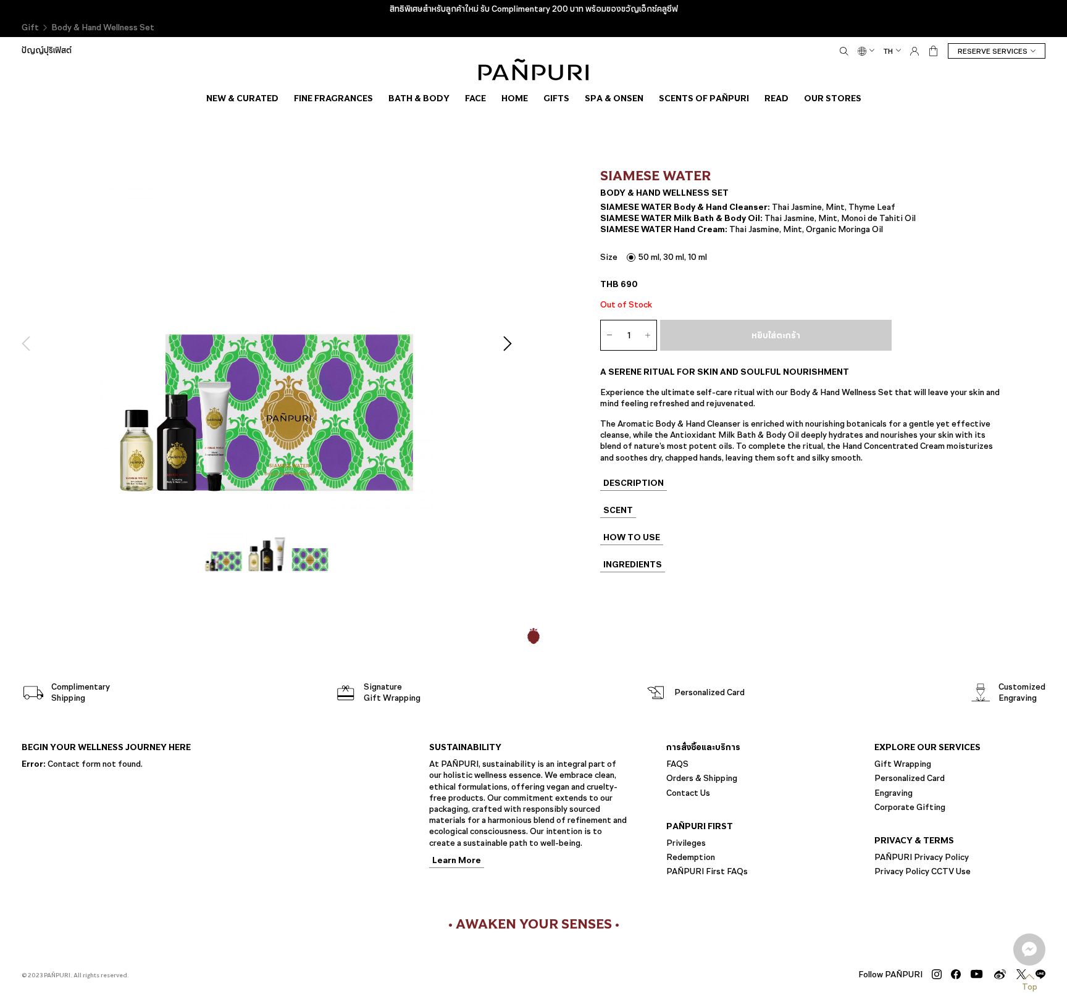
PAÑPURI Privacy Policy (921, 857)
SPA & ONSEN (614, 98)
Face (475, 98)
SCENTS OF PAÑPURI (704, 98)
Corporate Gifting (909, 807)
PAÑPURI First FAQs (707, 871)
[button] (29, 343)
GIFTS (556, 98)
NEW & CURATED (242, 98)
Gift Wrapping (902, 764)
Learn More (456, 861)
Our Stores (832, 98)
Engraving (893, 793)
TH (888, 51)
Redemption (690, 857)
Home (514, 98)
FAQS (677, 764)
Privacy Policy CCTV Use (922, 871)
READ (776, 98)
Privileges (686, 843)
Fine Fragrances (333, 98)
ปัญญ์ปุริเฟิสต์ (47, 50)
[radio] (667, 257)
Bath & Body (419, 98)
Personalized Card (909, 778)
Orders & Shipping (701, 778)
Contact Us (688, 793)
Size (608, 257)
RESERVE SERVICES (992, 51)
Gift (30, 27)
